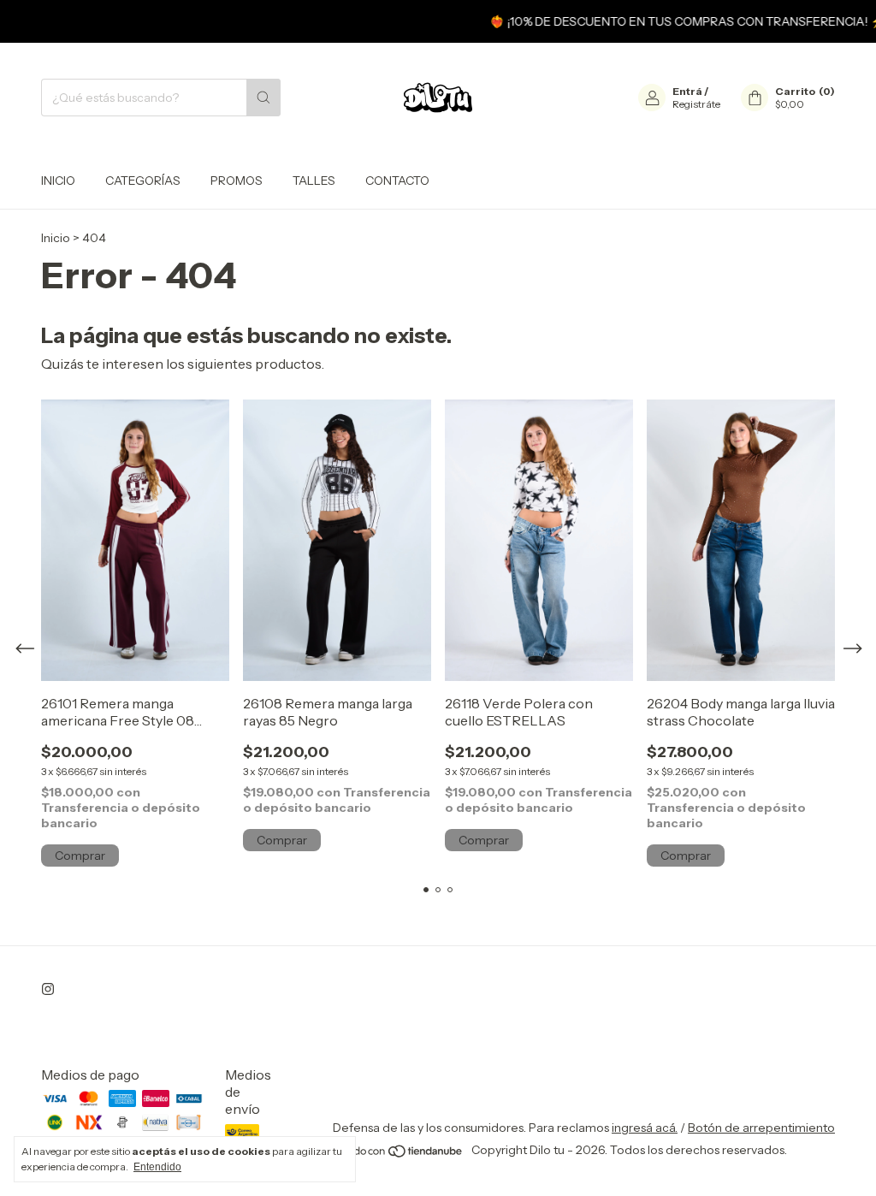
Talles (314, 180)
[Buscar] (263, 97)
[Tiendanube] (399, 1154)
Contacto (397, 180)
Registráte (696, 104)
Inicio (58, 180)
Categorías (143, 180)
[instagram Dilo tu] (48, 989)
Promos (236, 180)
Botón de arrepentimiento (761, 1127)
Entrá (687, 91)
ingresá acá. (645, 1127)
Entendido (157, 1167)
